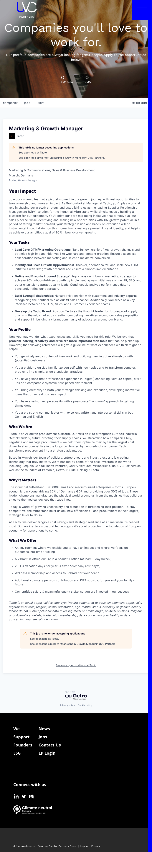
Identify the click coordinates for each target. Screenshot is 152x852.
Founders (22, 745)
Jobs (43, 737)
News (44, 728)
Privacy (95, 846)
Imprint (84, 846)
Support (21, 737)
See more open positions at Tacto (76, 665)
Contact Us (50, 745)
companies (10, 103)
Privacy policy (67, 705)
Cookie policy (85, 705)
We (16, 728)
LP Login (47, 753)
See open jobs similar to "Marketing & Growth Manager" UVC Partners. (62, 157)
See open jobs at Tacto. (33, 152)
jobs (27, 103)
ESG (17, 753)
